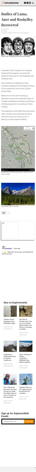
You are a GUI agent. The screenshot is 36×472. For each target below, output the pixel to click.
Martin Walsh (7, 403)
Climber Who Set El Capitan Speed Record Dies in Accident (25, 390)
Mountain (16, 33)
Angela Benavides (8, 366)
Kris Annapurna (8, 329)
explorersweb (22, 335)
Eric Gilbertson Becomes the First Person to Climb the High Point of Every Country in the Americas (10, 392)
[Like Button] (3, 212)
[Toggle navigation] (33, 2)
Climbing (3, 33)
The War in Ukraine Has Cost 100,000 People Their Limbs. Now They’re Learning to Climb (25, 324)
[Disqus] (18, 270)
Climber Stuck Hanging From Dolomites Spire (9, 321)
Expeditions (10, 33)
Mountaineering (24, 33)
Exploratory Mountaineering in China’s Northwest (10, 357)
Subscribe (29, 421)
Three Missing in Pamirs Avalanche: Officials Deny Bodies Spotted (25, 358)
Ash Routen (4, 31)
